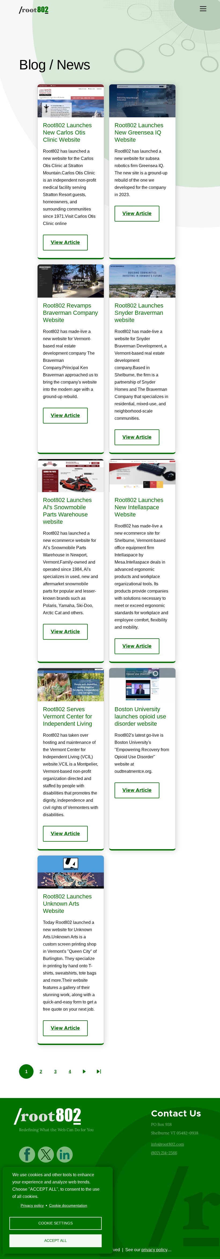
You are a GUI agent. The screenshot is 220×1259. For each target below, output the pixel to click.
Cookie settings (55, 1223)
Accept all (55, 1241)
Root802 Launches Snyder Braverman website (139, 312)
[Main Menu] (203, 8)
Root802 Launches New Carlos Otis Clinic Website (67, 132)
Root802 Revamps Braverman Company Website (70, 312)
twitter (46, 1154)
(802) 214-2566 (164, 1153)
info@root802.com (167, 1144)
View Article (65, 242)
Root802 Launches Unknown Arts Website (67, 903)
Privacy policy (32, 1206)
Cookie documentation (68, 1206)
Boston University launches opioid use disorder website (140, 716)
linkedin (65, 1154)
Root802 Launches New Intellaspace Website (139, 507)
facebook (27, 1154)
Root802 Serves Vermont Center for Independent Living (67, 716)
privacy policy (154, 1249)
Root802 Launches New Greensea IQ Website (139, 132)
